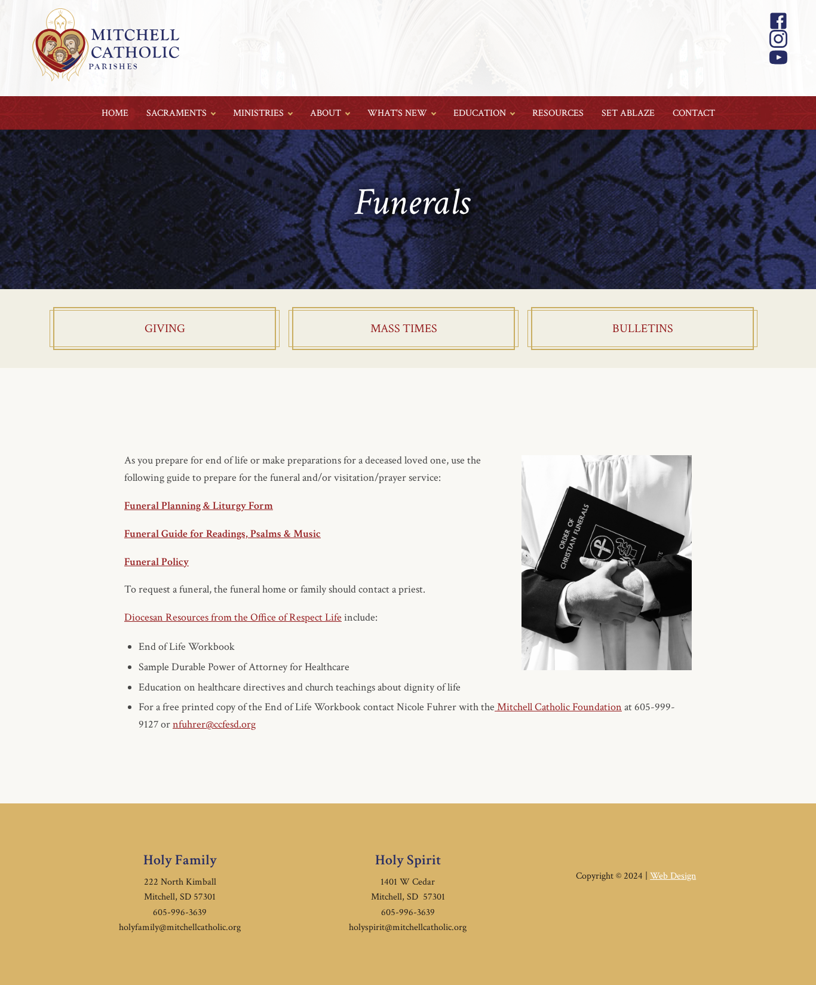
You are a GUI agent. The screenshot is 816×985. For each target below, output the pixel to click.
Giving (165, 328)
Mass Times (403, 328)
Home (115, 113)
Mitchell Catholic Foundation (558, 707)
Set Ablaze (628, 113)
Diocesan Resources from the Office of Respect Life (233, 617)
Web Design (673, 876)
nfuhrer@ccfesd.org (214, 724)
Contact (694, 113)
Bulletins (642, 328)
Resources (558, 113)
